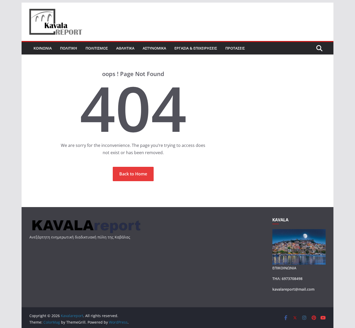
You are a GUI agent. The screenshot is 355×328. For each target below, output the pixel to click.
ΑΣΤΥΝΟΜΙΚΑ (154, 48)
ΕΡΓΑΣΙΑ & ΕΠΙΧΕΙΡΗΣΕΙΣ (195, 48)
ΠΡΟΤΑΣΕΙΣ (235, 48)
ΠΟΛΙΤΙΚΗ (68, 48)
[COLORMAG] (85, 220)
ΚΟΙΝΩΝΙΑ (43, 48)
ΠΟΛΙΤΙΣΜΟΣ (97, 48)
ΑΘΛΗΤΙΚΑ (125, 48)
